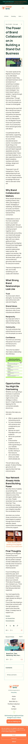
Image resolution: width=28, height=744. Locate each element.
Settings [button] (14, 741)
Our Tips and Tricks (10, 618)
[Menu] (23, 8)
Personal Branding (10, 620)
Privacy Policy (14, 692)
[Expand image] (10, 536)
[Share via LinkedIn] (13, 625)
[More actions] (21, 24)
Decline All (13, 738)
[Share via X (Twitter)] (10, 625)
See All (20, 636)
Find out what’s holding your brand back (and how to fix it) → (14, 2)
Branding (13, 16)
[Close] (26, 728)
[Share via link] (17, 625)
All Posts (6, 16)
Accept (13, 735)
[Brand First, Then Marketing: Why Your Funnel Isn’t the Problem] (14, 645)
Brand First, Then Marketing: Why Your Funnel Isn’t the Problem (14, 654)
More (20, 16)
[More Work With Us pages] (18, 701)
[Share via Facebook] (6, 625)
